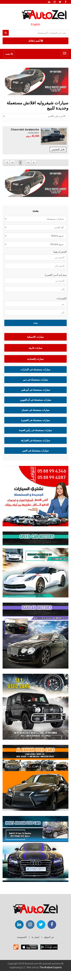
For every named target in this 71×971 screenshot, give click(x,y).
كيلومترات (61, 298)
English (35, 24)
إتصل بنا (35, 937)
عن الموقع (49, 937)
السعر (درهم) (60, 251)
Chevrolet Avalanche (25, 129)
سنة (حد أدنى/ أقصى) (56, 275)
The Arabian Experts (50, 967)
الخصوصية (22, 937)
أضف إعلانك (34, 40)
